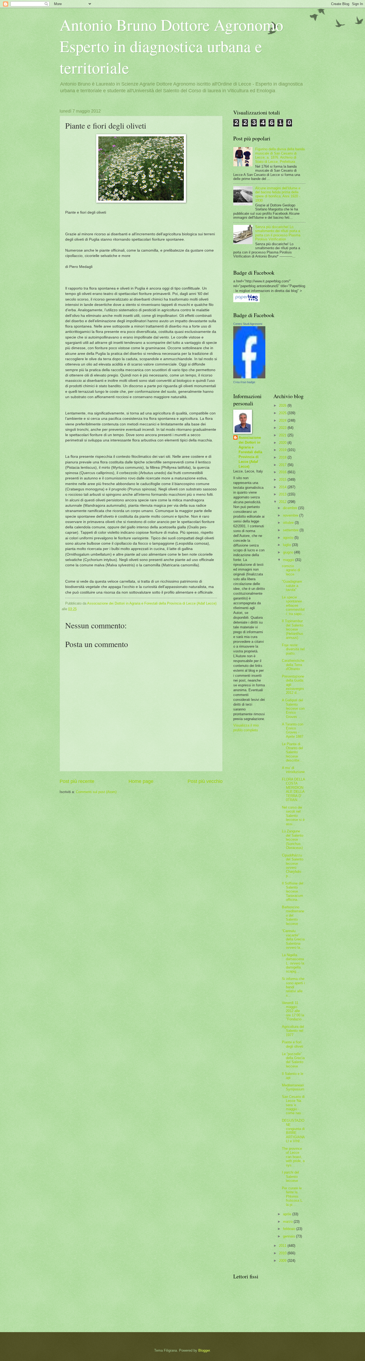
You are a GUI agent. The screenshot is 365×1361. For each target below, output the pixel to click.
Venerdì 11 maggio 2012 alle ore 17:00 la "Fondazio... (293, 1011)
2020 (283, 443)
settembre (291, 530)
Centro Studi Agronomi (247, 323)
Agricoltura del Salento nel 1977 (293, 1031)
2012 (283, 502)
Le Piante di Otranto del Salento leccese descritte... (292, 752)
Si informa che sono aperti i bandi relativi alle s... (293, 987)
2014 (283, 487)
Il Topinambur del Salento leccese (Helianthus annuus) (292, 629)
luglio (287, 545)
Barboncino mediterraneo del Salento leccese (293, 915)
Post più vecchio (205, 781)
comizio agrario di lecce (291, 570)
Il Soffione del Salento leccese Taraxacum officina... (292, 891)
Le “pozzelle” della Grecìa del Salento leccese (293, 1060)
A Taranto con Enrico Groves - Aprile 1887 (292, 730)
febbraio (289, 1229)
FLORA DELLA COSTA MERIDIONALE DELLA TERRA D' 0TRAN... (293, 789)
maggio (289, 560)
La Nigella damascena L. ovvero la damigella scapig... (293, 963)
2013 (283, 494)
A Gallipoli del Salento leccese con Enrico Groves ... (293, 708)
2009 (283, 1261)
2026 (283, 405)
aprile (287, 1214)
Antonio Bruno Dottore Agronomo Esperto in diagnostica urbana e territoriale (171, 46)
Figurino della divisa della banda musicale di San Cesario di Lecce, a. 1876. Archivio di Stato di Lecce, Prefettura (280, 155)
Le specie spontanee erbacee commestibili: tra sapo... (293, 605)
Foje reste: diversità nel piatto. (293, 649)
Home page (141, 781)
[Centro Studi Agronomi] (249, 377)
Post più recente (77, 781)
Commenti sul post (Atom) (96, 792)
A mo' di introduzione (293, 770)
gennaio (289, 1236)
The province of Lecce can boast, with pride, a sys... (293, 1157)
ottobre (289, 523)
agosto (288, 538)
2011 (283, 1246)
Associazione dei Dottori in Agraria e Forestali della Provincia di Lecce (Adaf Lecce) (250, 452)
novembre (291, 515)
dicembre (290, 508)
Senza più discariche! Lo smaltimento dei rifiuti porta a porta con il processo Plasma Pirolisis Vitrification (277, 233)
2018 (283, 457)
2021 (283, 435)
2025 (283, 413)
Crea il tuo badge (244, 382)
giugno (288, 552)
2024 (283, 420)
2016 (283, 472)
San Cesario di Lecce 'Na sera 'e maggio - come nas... (293, 1105)
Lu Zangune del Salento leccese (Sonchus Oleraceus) (292, 839)
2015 (283, 480)
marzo (288, 1222)
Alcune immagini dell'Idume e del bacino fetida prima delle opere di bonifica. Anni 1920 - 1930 (277, 194)
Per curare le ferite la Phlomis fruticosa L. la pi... (292, 1196)
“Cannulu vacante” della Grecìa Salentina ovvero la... (293, 939)
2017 (283, 465)
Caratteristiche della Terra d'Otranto (293, 665)
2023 (283, 428)
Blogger (204, 1350)
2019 (283, 450)
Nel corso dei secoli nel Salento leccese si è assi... (293, 815)
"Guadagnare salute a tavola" (292, 585)
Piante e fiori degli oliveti (292, 1044)
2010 (283, 1253)
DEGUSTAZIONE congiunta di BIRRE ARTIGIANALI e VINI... (293, 1130)
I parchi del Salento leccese (290, 1176)
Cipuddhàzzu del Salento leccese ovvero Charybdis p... (292, 865)
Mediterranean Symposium (293, 1087)
